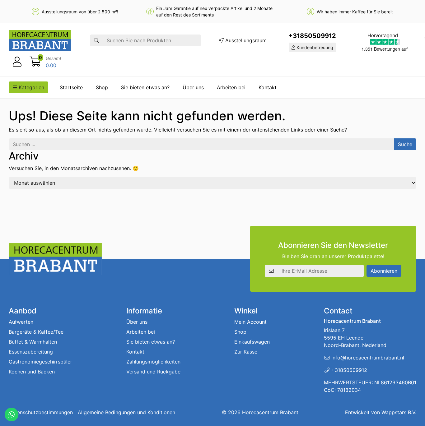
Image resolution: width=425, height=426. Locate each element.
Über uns (193, 87)
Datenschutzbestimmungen (41, 412)
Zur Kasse (245, 352)
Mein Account (250, 322)
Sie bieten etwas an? (145, 87)
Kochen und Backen (32, 371)
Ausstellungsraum (245, 40)
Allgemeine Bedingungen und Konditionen (126, 412)
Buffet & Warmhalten (33, 342)
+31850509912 (312, 35)
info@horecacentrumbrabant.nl (367, 357)
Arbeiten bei (231, 87)
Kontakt (268, 87)
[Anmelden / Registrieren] (17, 61)
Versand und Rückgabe (153, 371)
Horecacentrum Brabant (270, 412)
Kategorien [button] (30, 87)
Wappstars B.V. (398, 412)
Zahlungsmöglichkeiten (153, 362)
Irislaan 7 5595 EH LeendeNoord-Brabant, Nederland (355, 337)
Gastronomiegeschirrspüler (40, 362)
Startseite (71, 87)
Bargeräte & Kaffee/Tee (36, 332)
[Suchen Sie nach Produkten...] (96, 40)
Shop (102, 87)
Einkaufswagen (252, 342)
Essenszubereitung (31, 352)
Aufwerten (21, 322)
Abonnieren (384, 271)
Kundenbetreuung (314, 47)
